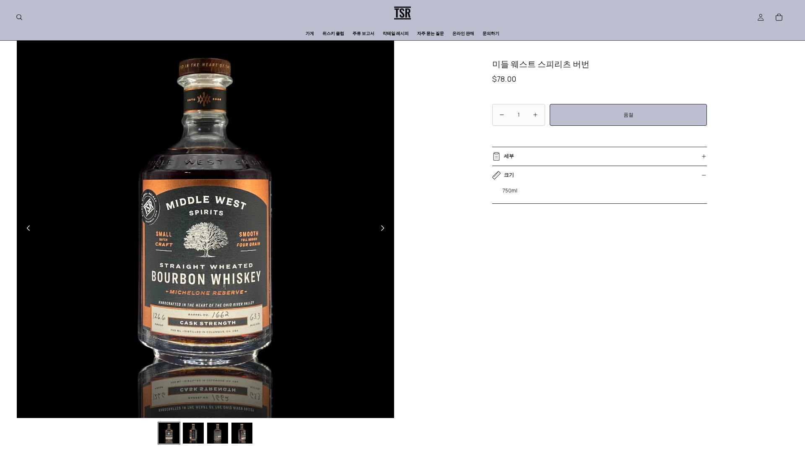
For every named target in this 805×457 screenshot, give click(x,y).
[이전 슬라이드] (26, 229)
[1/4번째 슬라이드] (168, 433)
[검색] (19, 17)
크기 (509, 174)
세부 (509, 155)
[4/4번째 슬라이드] (241, 433)
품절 (628, 114)
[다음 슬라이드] (385, 229)
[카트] (779, 17)
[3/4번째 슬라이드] (217, 433)
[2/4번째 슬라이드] (193, 433)
